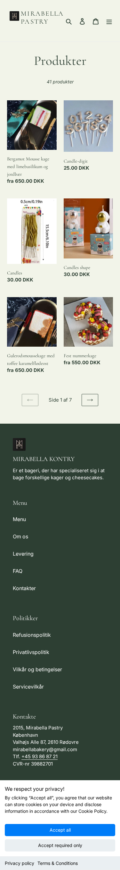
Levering (23, 553)
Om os (20, 536)
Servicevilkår (28, 686)
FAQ (17, 571)
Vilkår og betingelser (37, 669)
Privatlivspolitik (31, 652)
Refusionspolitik (32, 635)
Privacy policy (19, 863)
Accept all (60, 830)
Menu (19, 519)
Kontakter (24, 588)
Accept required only (60, 845)
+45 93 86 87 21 (39, 756)
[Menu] (109, 21)
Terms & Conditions (57, 863)
